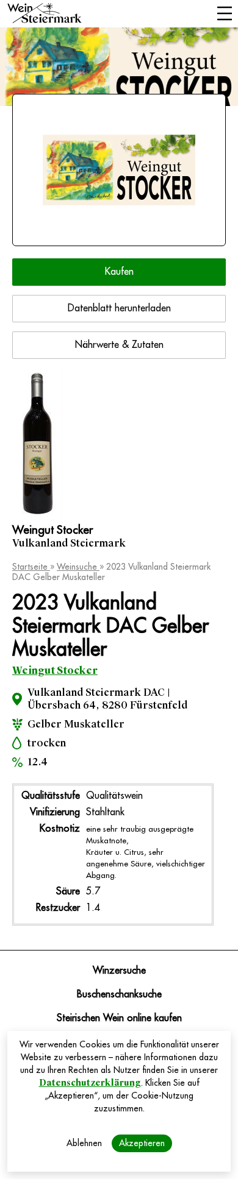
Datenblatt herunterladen (119, 308)
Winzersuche (119, 970)
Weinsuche (78, 566)
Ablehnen (84, 1143)
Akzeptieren (142, 1143)
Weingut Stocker (55, 670)
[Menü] (224, 14)
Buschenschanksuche (119, 994)
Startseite (31, 566)
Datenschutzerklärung (90, 1082)
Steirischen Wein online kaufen (119, 1018)
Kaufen (119, 272)
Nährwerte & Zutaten (119, 345)
